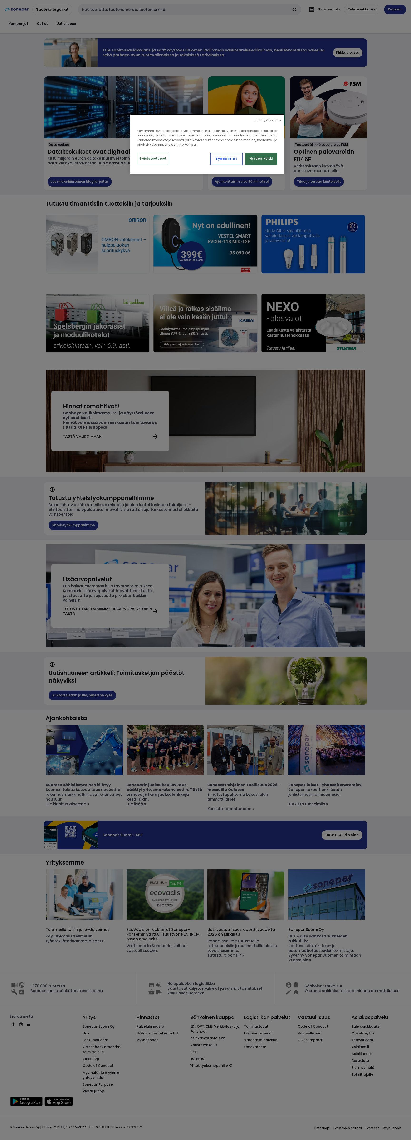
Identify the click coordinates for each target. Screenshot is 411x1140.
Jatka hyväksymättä (267, 120)
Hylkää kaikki (226, 159)
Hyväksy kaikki (261, 159)
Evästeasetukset (153, 159)
